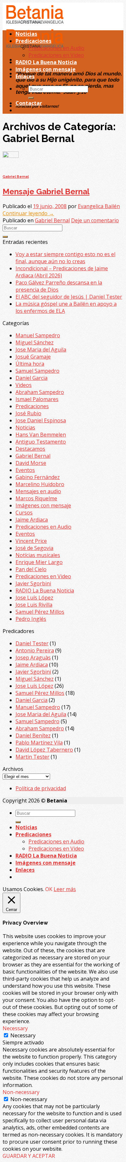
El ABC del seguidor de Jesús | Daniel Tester (69, 296)
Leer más (65, 889)
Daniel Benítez (33, 735)
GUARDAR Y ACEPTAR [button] (29, 1155)
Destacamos (30, 448)
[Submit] (31, 98)
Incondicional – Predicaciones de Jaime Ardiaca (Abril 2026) (62, 272)
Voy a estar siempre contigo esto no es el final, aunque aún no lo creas (65, 258)
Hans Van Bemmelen (41, 434)
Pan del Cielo (31, 569)
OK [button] (48, 889)
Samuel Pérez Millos (40, 611)
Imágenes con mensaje (46, 69)
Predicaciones (33, 40)
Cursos (24, 512)
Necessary (23, 1035)
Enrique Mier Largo (39, 562)
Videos (24, 385)
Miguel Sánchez (35, 342)
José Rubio (28, 413)
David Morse (31, 462)
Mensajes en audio (38, 491)
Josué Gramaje (33, 356)
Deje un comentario (95, 220)
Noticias (26, 33)
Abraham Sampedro (40, 392)
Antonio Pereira (35, 650)
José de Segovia (34, 548)
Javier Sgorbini (33, 583)
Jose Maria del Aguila (41, 349)
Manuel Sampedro (38, 335)
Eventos (25, 470)
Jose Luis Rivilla (34, 604)
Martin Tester (32, 756)
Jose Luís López (34, 597)
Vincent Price (31, 540)
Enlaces (25, 76)
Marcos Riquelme (36, 498)
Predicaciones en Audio (56, 48)
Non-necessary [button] (21, 1092)
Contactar (29, 103)
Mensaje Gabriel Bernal (46, 191)
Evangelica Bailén (99, 206)
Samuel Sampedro (37, 370)
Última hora (30, 363)
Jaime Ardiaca (32, 519)
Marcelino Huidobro (40, 484)
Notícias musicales (38, 555)
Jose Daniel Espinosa (41, 420)
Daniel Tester (32, 643)
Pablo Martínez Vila (39, 742)
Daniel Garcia (31, 377)
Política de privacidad (41, 788)
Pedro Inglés (31, 618)
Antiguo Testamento (41, 441)
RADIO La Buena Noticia (46, 62)
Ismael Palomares (37, 399)
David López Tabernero (44, 749)
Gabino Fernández (38, 477)
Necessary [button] (15, 1028)
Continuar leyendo (28, 213)
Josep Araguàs (33, 657)
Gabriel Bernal (16, 177)
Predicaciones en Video (56, 55)
